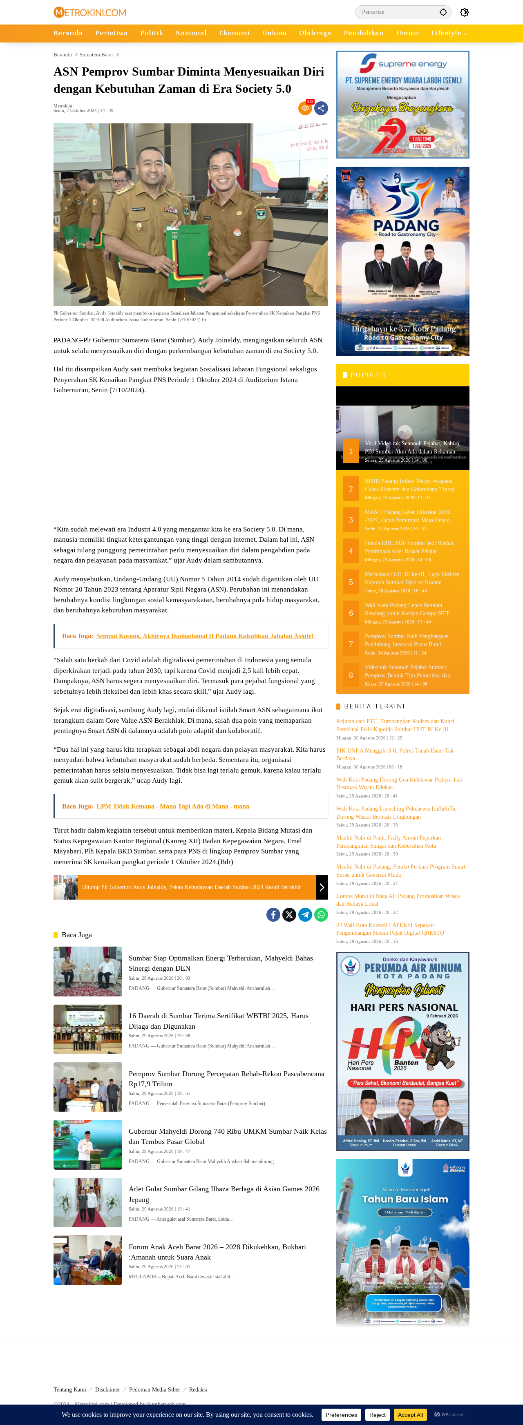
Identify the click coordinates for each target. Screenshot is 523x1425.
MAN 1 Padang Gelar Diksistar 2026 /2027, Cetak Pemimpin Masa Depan (407, 516)
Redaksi (198, 1390)
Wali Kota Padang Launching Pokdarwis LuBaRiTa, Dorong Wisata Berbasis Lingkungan (396, 813)
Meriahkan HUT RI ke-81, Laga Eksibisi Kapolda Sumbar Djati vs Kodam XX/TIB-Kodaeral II (412, 578)
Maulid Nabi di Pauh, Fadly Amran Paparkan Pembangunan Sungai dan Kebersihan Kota (388, 842)
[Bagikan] (321, 108)
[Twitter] (289, 915)
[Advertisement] (191, 461)
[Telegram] (305, 915)
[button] (443, 12)
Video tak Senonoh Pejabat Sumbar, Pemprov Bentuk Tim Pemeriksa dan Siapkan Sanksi (407, 671)
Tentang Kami (70, 1390)
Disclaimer (107, 1390)
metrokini (63, 106)
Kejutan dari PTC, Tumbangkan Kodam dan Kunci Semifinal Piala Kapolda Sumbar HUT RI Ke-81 (395, 725)
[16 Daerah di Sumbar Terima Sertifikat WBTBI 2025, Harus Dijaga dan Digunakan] (88, 1029)
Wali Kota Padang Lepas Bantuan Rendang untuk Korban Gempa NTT (407, 609)
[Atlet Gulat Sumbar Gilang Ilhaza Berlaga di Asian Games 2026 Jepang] (88, 1202)
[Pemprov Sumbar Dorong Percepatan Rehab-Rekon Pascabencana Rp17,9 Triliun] (88, 1087)
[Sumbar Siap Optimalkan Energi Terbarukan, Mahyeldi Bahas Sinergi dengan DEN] (88, 971)
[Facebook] (273, 915)
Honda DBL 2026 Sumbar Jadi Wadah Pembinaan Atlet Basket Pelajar (409, 547)
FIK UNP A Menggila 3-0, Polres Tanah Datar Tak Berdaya (395, 755)
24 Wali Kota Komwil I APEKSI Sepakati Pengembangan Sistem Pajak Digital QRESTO (390, 929)
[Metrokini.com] (90, 12)
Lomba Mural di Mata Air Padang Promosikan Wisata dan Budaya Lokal (398, 900)
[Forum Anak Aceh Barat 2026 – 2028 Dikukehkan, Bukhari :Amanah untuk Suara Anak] (88, 1260)
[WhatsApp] (321, 915)
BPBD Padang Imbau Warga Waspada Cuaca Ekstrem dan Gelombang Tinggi (410, 485)
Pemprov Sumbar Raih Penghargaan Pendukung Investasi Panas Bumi (407, 640)
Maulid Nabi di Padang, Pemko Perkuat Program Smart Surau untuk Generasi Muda (400, 871)
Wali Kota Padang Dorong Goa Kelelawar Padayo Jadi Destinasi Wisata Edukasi (399, 784)
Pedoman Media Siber (154, 1390)
